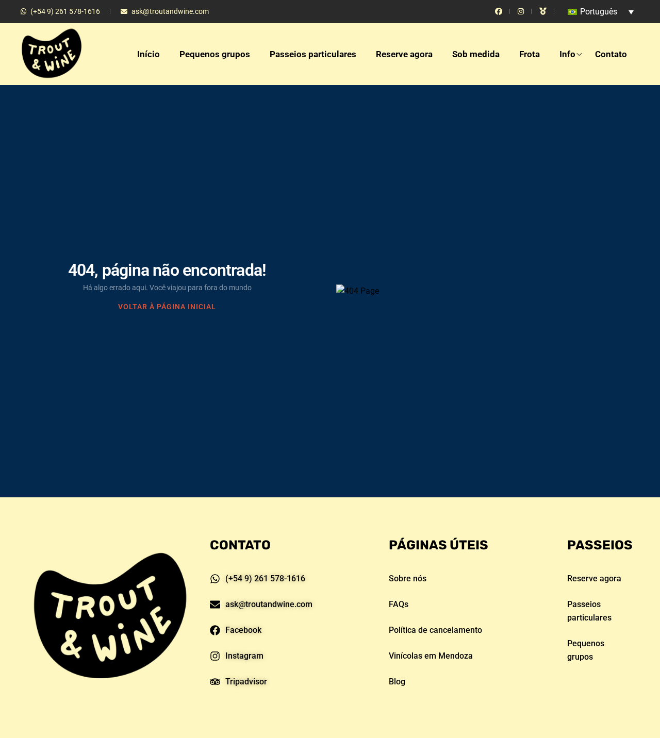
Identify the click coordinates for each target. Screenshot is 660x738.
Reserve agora (404, 54)
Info (567, 54)
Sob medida (476, 54)
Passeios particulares (313, 54)
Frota (529, 54)
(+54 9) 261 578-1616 (65, 11)
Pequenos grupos (214, 54)
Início (148, 54)
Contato (611, 54)
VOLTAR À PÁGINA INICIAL (167, 307)
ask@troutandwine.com (170, 11)
